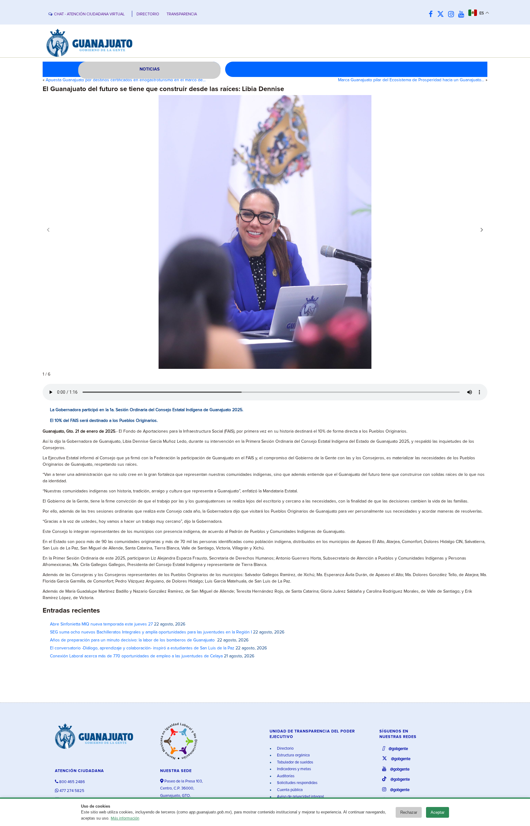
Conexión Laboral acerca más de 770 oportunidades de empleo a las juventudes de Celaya (136, 656)
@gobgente (398, 749)
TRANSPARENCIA (182, 14)
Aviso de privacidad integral (300, 797)
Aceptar (437, 812)
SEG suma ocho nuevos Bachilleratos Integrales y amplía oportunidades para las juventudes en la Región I (151, 632)
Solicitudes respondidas (296, 783)
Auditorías (285, 776)
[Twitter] (442, 14)
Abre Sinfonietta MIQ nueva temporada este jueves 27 (101, 624)
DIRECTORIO (147, 14)
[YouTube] (462, 14)
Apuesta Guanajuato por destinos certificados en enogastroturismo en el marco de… (126, 80)
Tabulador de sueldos (294, 762)
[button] (482, 229)
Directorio (285, 749)
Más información (125, 818)
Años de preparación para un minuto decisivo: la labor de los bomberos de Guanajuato (133, 640)
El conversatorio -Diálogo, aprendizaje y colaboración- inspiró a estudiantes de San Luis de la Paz (142, 648)
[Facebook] (432, 14)
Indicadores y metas (293, 769)
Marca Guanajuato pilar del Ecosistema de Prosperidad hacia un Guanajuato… (411, 80)
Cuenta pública (289, 790)
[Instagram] (452, 14)
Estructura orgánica (293, 755)
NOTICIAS (149, 69)
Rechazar (408, 812)
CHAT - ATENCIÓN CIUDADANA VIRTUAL (89, 14)
